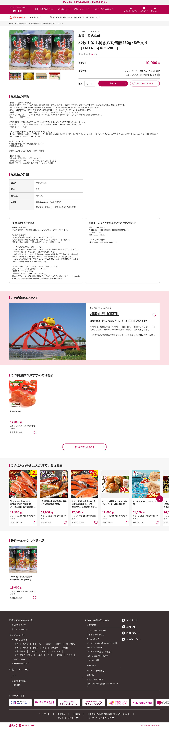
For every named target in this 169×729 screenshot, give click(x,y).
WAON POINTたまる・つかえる (99, 652)
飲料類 (25, 648)
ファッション (55, 651)
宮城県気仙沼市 (16, 522)
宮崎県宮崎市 (107, 522)
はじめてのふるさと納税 (96, 630)
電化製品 (33, 651)
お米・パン (37, 644)
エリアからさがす (19, 625)
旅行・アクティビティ (23, 655)
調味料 (65, 648)
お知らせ (130, 626)
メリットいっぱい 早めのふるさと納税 (102, 643)
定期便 (59, 655)
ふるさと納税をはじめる (103, 9)
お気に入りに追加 (154, 315)
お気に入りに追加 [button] (34, 432)
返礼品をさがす (64, 9)
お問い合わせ (133, 633)
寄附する (113, 83)
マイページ (131, 620)
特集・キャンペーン (82, 9)
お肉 (16, 644)
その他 (69, 655)
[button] (159, 498)
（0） (95, 54)
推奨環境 (61, 714)
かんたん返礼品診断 (95, 647)
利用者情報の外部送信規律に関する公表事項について (108, 714)
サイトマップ (44, 714)
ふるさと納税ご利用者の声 (97, 656)
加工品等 (54, 648)
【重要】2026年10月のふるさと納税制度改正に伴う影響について (74, 17)
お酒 (16, 648)
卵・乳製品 (70, 644)
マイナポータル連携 (95, 679)
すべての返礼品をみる (84, 447)
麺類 (44, 648)
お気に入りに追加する (145, 83)
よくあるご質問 (93, 660)
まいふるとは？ (93, 639)
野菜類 (58, 644)
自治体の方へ (133, 639)
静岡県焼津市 (138, 522)
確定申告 (90, 675)
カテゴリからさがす (19, 640)
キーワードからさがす (20, 629)
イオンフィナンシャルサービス (99, 718)
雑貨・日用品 (20, 651)
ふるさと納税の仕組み (95, 635)
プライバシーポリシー (66, 718)
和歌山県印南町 (16, 432)
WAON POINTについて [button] (158, 75)
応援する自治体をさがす (44, 9)
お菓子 (35, 648)
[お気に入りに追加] (154, 315)
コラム (14, 675)
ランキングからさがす (20, 659)
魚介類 (25, 644)
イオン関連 (16, 685)
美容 (43, 651)
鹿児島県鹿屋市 (47, 522)
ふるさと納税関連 (19, 681)
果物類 (48, 644)
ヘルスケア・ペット (44, 655)
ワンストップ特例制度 (95, 671)
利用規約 (76, 714)
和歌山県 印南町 (89, 35)
